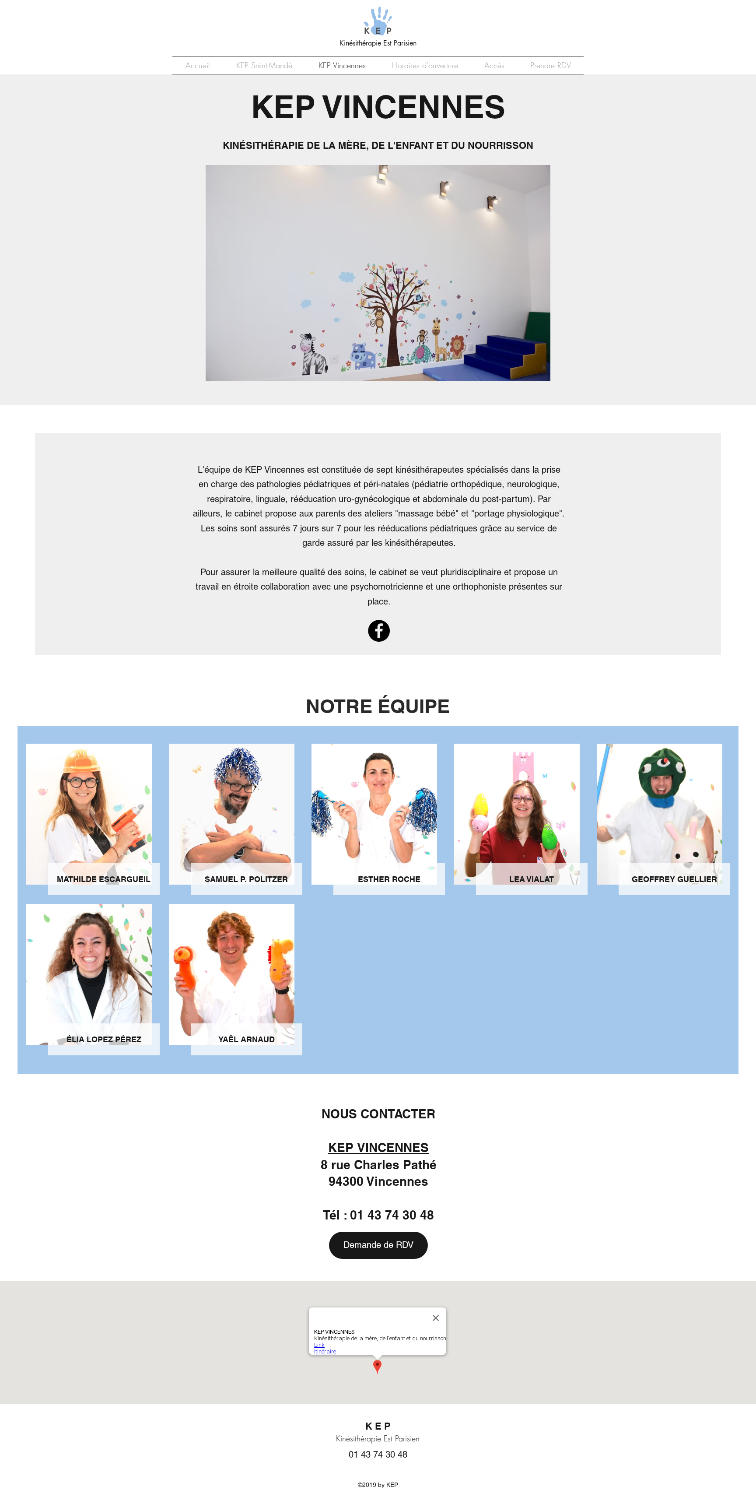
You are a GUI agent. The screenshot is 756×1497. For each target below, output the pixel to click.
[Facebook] (379, 631)
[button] (378, 273)
